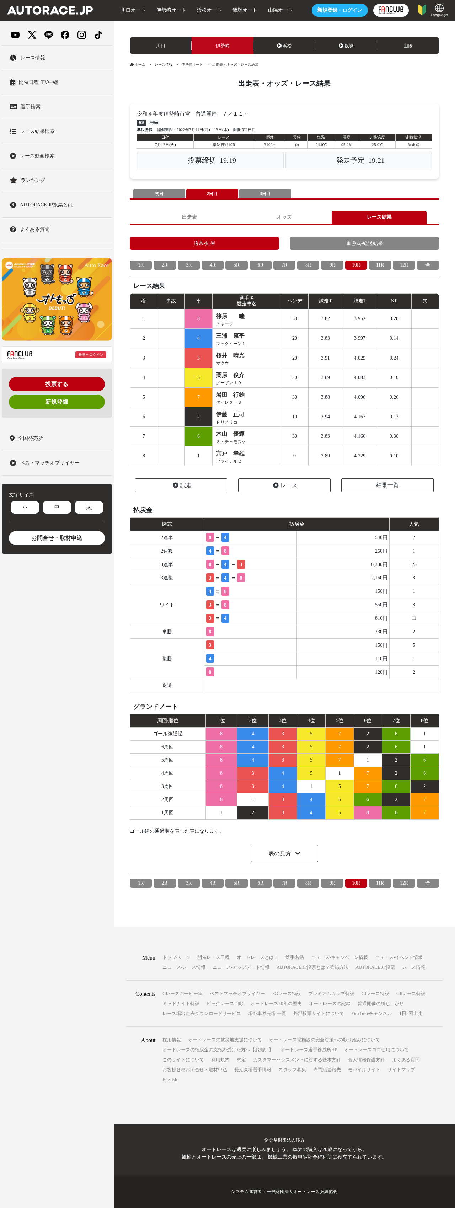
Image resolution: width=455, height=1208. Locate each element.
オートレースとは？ (257, 957)
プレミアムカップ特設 (331, 993)
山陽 (408, 45)
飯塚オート (244, 10)
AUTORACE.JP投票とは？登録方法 (312, 967)
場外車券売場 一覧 (267, 1013)
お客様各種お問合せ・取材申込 (194, 1069)
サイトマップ (401, 1069)
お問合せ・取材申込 (56, 538)
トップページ (176, 957)
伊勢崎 (223, 45)
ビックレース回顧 (225, 1003)
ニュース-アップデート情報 (241, 967)
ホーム (140, 64)
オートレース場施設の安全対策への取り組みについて (324, 1039)
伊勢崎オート (171, 10)
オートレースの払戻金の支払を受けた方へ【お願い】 (217, 1049)
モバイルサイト (364, 1069)
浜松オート (209, 10)
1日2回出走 (411, 1013)
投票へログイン (91, 354)
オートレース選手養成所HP (308, 1049)
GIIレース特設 (410, 993)
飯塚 (349, 45)
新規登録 (57, 402)
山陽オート (280, 10)
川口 (160, 45)
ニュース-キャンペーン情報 (339, 957)
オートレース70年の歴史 (276, 1003)
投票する (57, 384)
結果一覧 (387, 485)
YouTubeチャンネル (371, 1013)
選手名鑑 (294, 957)
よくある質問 (406, 1059)
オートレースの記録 (329, 1003)
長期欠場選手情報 (252, 1069)
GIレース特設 (375, 993)
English (169, 1079)
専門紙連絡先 (327, 1069)
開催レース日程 (213, 957)
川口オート (133, 10)
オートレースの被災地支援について (225, 1039)
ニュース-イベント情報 (399, 957)
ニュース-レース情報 (183, 967)
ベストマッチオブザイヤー (237, 993)
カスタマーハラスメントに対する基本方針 (297, 1059)
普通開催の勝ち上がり (381, 1003)
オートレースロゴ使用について (376, 1049)
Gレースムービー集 (182, 993)
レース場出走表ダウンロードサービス (201, 1013)
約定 (241, 1059)
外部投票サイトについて (318, 1013)
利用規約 (220, 1059)
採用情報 (171, 1039)
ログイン (339, 10)
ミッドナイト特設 (180, 1003)
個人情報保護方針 (366, 1059)
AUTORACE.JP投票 (375, 967)
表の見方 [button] (280, 853)
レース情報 (163, 64)
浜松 (287, 45)
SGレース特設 (286, 993)
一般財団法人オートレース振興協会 (302, 1191)
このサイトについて (183, 1059)
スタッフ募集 (292, 1069)
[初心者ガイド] (422, 9)
